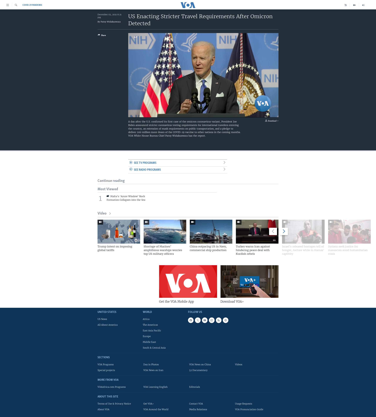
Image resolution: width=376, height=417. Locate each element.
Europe (147, 336)
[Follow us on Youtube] (205, 320)
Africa (146, 319)
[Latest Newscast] (363, 5)
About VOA (103, 409)
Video (102, 214)
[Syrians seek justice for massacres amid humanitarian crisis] (349, 232)
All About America (108, 324)
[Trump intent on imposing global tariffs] (119, 232)
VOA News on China (200, 364)
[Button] (102, 36)
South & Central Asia (154, 348)
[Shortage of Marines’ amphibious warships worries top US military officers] (165, 232)
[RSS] (218, 320)
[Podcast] (225, 320)
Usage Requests (243, 403)
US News (102, 319)
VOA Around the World (155, 409)
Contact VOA (196, 403)
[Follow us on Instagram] (211, 320)
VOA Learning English (155, 387)
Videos (238, 364)
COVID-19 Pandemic (32, 5)
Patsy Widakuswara (111, 21)
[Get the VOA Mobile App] (188, 281)
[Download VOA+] (249, 281)
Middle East (149, 342)
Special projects (106, 370)
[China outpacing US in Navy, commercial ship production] (211, 232)
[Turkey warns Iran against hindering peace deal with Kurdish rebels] (257, 232)
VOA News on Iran (153, 370)
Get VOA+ (148, 403)
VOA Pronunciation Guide (249, 409)
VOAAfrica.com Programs (112, 387)
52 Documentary (198, 370)
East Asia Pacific (152, 330)
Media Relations (198, 409)
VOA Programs (106, 364)
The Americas (150, 324)
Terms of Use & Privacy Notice (114, 403)
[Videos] (354, 5)
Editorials (194, 387)
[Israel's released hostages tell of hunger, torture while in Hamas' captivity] (303, 232)
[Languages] (345, 5)
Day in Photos (151, 364)
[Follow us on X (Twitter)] (197, 320)
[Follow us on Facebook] (191, 320)
